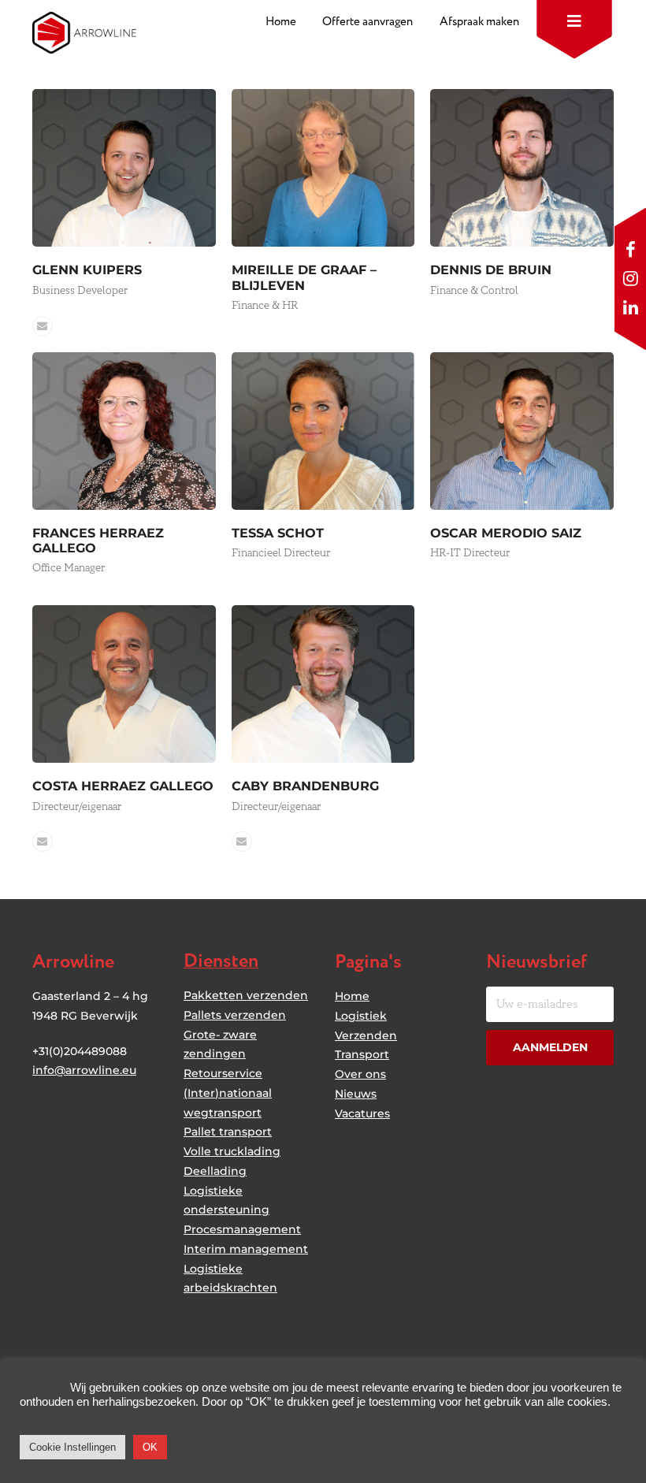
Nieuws (356, 1094)
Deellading (215, 1171)
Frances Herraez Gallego (98, 540)
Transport (362, 1054)
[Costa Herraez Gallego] (124, 683)
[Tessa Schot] (323, 429)
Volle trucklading (232, 1151)
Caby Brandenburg (305, 786)
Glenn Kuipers (87, 269)
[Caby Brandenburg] (323, 683)
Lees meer (47, 1416)
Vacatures (362, 1113)
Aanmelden (550, 1047)
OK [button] (150, 1447)
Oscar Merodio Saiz (505, 533)
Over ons (360, 1074)
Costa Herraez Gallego (122, 786)
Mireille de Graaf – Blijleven (304, 277)
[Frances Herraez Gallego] (124, 429)
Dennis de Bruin (490, 269)
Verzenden (366, 1035)
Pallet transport (228, 1131)
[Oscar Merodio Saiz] (522, 429)
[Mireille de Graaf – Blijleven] (323, 167)
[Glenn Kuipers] (124, 167)
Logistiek (361, 1016)
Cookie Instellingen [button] (72, 1447)
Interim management (246, 1249)
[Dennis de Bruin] (522, 167)
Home (352, 996)
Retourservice (223, 1073)
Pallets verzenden (235, 1015)
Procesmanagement (242, 1229)
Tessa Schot (278, 533)
